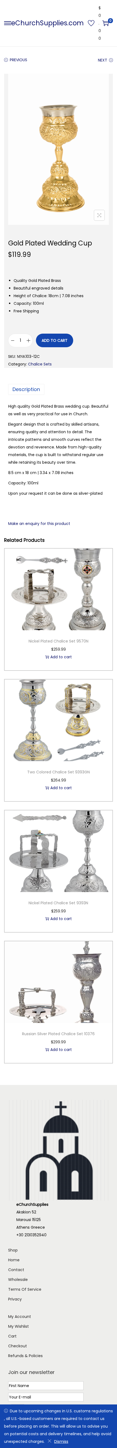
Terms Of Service (24, 1289)
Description (26, 389)
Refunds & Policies (25, 1355)
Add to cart (54, 340)
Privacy (15, 1299)
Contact (16, 1269)
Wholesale (18, 1279)
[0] (105, 23)
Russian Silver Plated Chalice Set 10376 (58, 1034)
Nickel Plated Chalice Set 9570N (58, 641)
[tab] (58, 389)
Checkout (17, 1346)
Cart (12, 1336)
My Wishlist (18, 1326)
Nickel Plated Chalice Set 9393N (58, 903)
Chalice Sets (40, 364)
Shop (13, 1250)
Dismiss (61, 1441)
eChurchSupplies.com (47, 23)
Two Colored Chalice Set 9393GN (58, 772)
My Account (19, 1316)
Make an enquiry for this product (39, 523)
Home (14, 1260)
